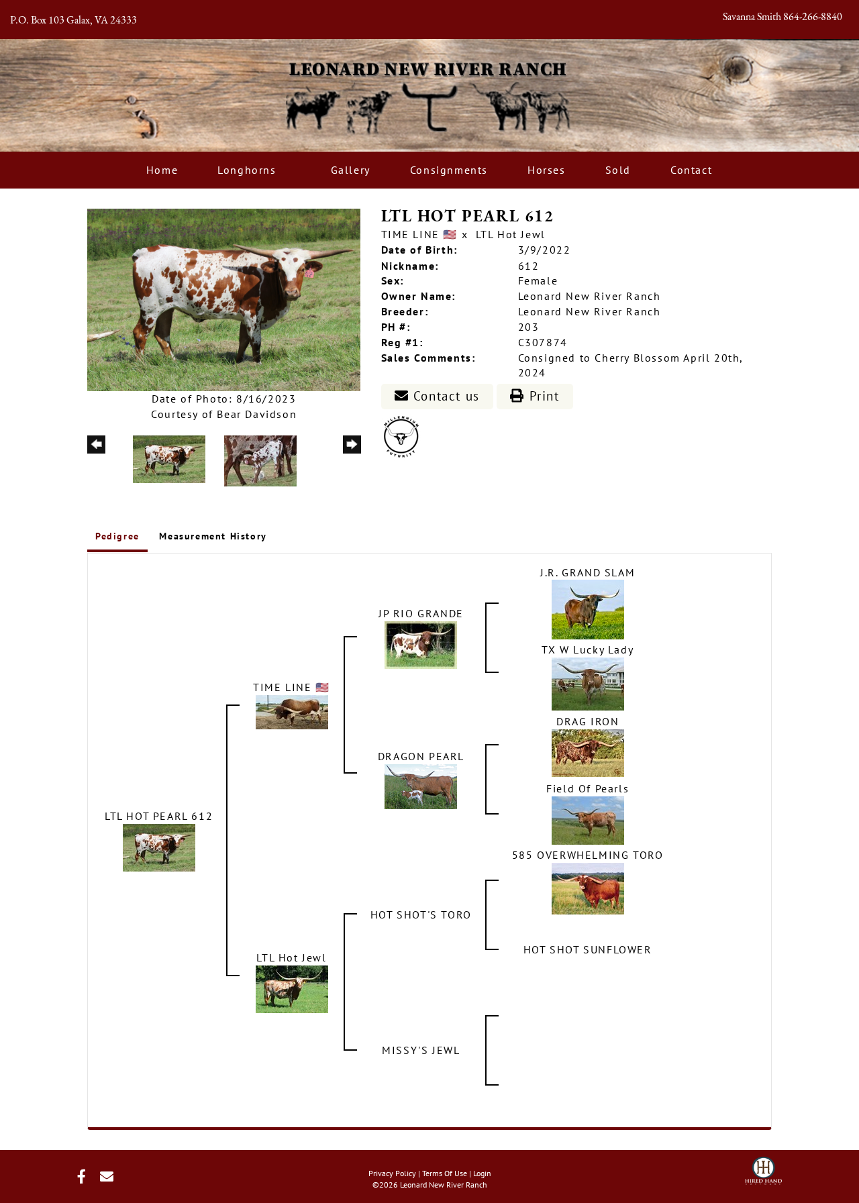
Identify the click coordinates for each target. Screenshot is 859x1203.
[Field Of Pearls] (588, 819)
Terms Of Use (444, 1173)
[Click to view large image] (223, 298)
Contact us (444, 396)
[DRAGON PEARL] (421, 785)
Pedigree (117, 536)
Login (482, 1173)
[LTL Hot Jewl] (292, 988)
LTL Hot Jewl (511, 234)
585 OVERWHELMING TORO (588, 854)
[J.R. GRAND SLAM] (588, 608)
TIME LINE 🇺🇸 (419, 234)
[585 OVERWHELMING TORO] (588, 887)
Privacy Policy (392, 1173)
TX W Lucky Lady (588, 649)
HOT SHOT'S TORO (421, 914)
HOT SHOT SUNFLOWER (587, 949)
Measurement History (212, 536)
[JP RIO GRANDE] (421, 644)
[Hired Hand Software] (763, 1167)
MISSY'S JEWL (421, 1050)
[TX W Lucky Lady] (588, 683)
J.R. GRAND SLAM (587, 572)
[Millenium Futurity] (404, 435)
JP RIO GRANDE (421, 613)
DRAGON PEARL (421, 756)
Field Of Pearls (587, 788)
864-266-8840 (812, 17)
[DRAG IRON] (588, 752)
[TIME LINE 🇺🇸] (292, 711)
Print (542, 396)
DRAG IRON (587, 721)
